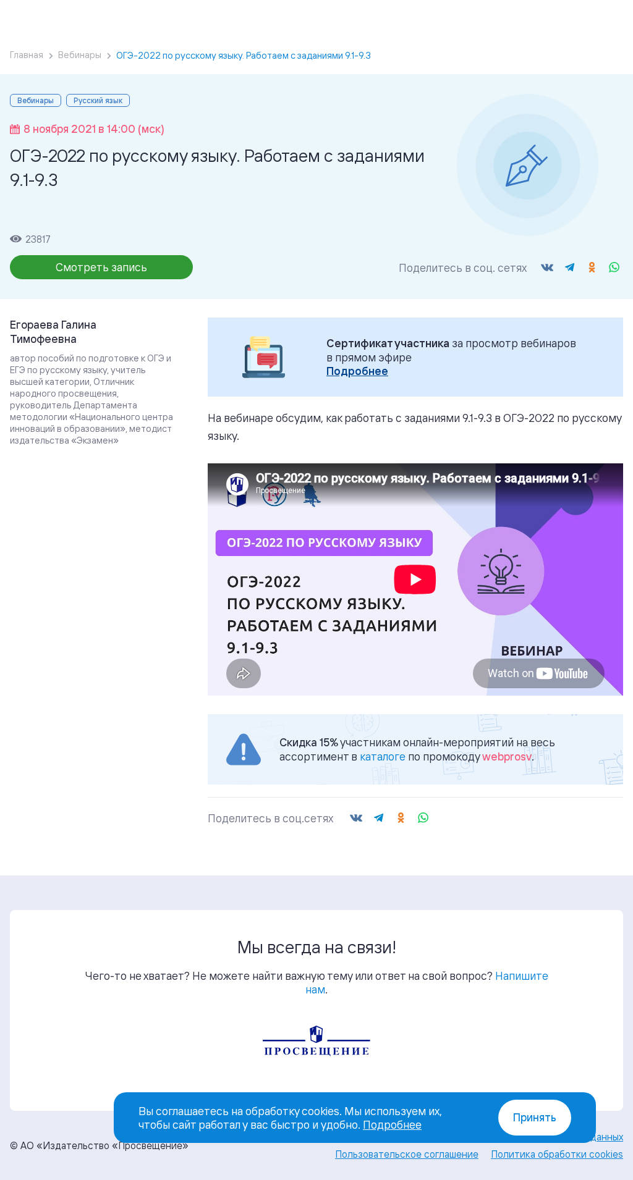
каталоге (383, 756)
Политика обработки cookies (557, 1154)
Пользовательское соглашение (406, 1154)
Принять (534, 1117)
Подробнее (357, 371)
